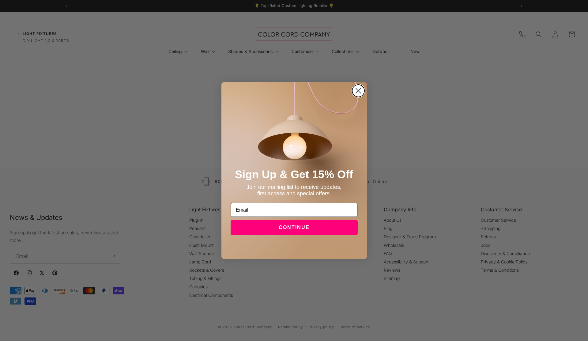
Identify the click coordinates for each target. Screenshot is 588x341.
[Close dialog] (358, 91)
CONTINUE (294, 227)
